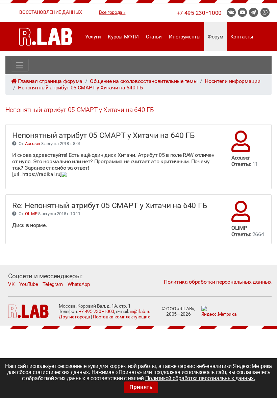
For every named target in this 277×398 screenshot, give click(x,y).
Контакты (241, 37)
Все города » (112, 12)
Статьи (154, 37)
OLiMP (31, 213)
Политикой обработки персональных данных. (200, 378)
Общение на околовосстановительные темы (143, 81)
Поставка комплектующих (121, 316)
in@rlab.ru (140, 311)
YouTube (28, 284)
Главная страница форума (50, 81)
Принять (141, 387)
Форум (215, 37)
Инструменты (185, 37)
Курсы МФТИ (123, 37)
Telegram (53, 284)
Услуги (93, 37)
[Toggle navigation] (20, 65)
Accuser (32, 143)
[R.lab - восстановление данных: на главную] (46, 36)
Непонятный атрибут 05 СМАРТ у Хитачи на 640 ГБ (80, 87)
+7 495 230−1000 (199, 12)
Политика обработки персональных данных (217, 282)
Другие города (74, 316)
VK (11, 284)
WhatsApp (79, 284)
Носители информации (232, 81)
